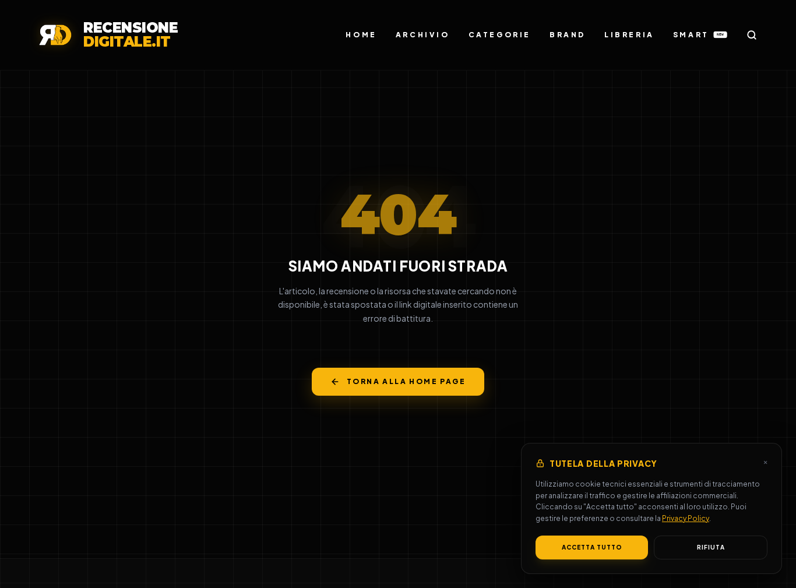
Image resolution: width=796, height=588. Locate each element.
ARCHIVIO (423, 34)
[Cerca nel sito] (751, 35)
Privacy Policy (685, 518)
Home (361, 34)
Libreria (629, 34)
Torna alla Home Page (406, 381)
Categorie (500, 34)
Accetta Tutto (592, 547)
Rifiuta (711, 547)
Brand (568, 34)
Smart (698, 34)
